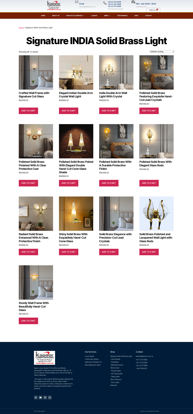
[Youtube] (40, 397)
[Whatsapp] (50, 397)
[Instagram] (45, 397)
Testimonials (122, 15)
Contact (148, 15)
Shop (136, 15)
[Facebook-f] (36, 397)
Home (43, 15)
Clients (94, 15)
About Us (55, 15)
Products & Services (74, 15)
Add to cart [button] (28, 111)
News (106, 15)
